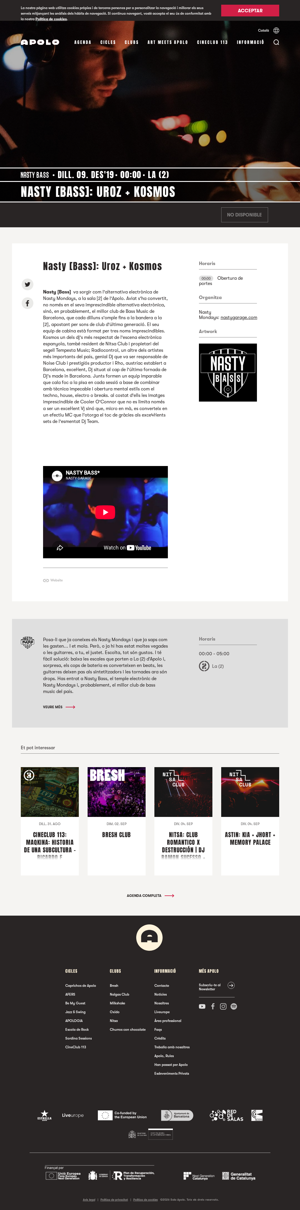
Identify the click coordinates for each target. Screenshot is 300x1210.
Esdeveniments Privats (171, 1073)
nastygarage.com (239, 317)
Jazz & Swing (75, 1012)
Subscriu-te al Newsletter (210, 987)
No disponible (244, 215)
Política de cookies (51, 19)
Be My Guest (75, 1003)
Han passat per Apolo (171, 1065)
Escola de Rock (77, 1030)
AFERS (70, 994)
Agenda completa (144, 896)
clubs (132, 42)
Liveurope (162, 1012)
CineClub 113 (212, 42)
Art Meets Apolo (168, 42)
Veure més (53, 707)
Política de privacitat (114, 1199)
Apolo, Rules (164, 1056)
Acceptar (250, 10)
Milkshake (117, 1003)
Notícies (160, 994)
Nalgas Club (119, 994)
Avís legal (89, 1199)
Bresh (114, 986)
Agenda (83, 42)
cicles (108, 42)
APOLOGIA (74, 1021)
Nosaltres (161, 1003)
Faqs (158, 1030)
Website (56, 580)
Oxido (115, 1012)
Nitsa (114, 1021)
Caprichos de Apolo (80, 986)
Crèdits (160, 1038)
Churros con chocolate (128, 1030)
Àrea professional (167, 1021)
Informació (251, 42)
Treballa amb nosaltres (172, 1047)
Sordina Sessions (78, 1038)
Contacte (161, 986)
